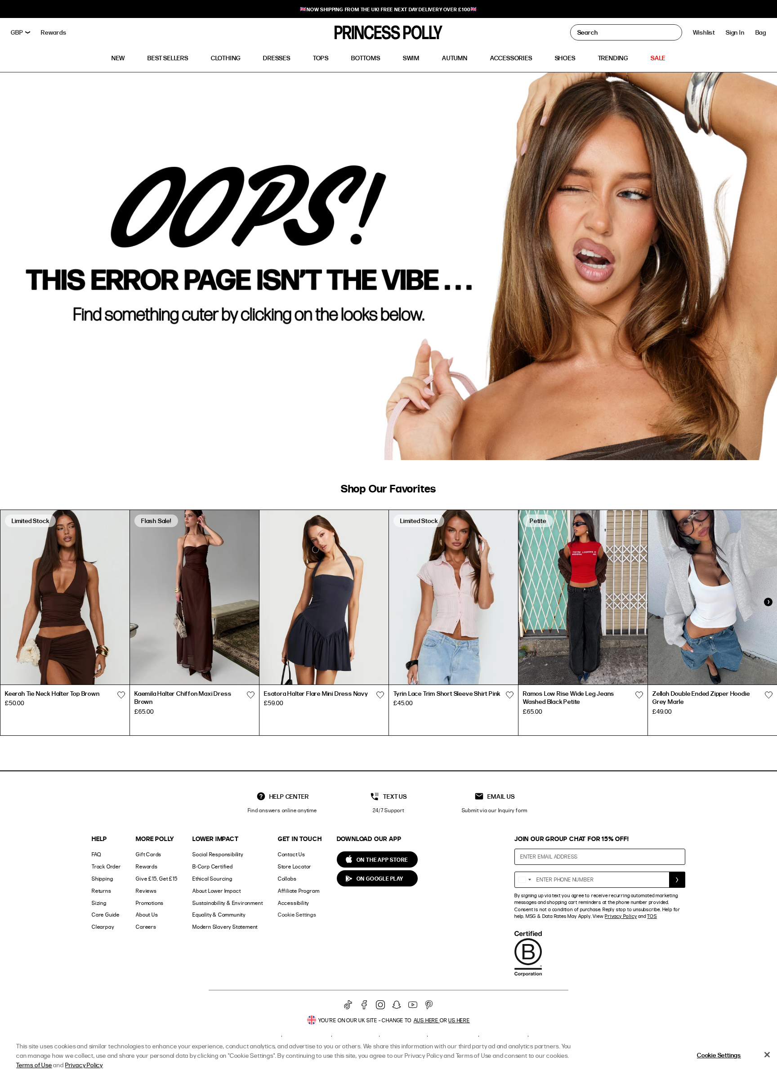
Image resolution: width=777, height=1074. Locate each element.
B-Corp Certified (212, 866)
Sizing (99, 902)
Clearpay (103, 926)
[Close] (767, 1055)
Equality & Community (219, 914)
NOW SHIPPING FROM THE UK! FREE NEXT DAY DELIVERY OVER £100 (388, 9)
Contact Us (291, 854)
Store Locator (294, 866)
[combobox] (524, 879)
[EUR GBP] (20, 32)
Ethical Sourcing (212, 878)
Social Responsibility (217, 854)
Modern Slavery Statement (225, 926)
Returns (102, 890)
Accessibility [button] (293, 902)
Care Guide (106, 914)
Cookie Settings (297, 914)
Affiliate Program (299, 890)
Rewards (147, 866)
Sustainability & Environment (227, 902)
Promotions (150, 902)
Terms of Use (34, 1065)
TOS (651, 916)
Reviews (146, 890)
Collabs (287, 878)
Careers (146, 926)
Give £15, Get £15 (157, 878)
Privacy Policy (621, 916)
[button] (760, 32)
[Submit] (677, 880)
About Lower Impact (216, 890)
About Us (147, 914)
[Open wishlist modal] (121, 694)
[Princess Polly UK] (388, 32)
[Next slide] (768, 601)
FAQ (96, 854)
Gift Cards (148, 854)
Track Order (106, 866)
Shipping (102, 878)
